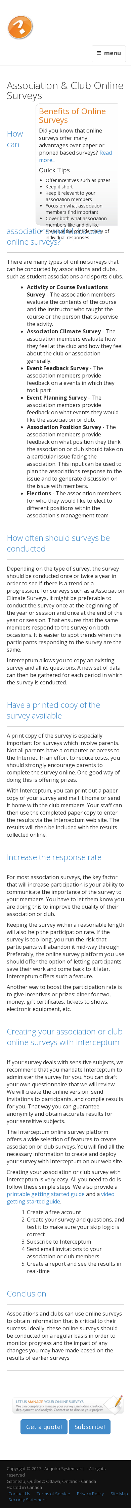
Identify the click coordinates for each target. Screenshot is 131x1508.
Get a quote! (44, 1427)
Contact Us (56, 9)
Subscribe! (90, 1427)
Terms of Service (53, 1494)
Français (36, 9)
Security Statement (27, 1500)
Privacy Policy (90, 1494)
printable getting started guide (46, 1194)
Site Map (119, 1494)
